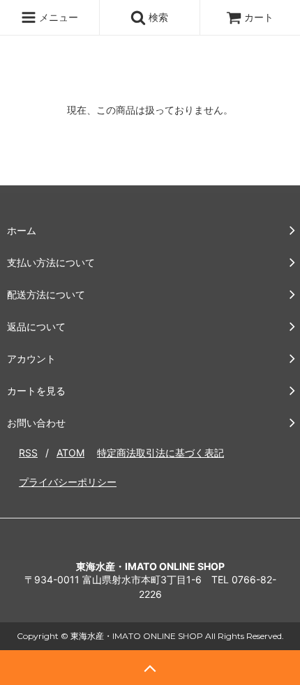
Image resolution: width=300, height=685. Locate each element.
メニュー (57, 17)
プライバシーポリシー (68, 482)
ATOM (70, 453)
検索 (157, 17)
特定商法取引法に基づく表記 (160, 453)
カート (258, 17)
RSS (28, 453)
